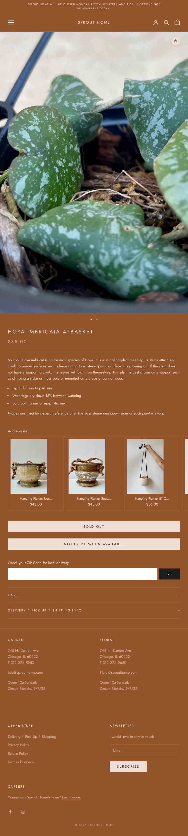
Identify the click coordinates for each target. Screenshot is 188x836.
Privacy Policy (18, 745)
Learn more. (71, 797)
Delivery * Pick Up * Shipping (32, 736)
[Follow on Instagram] (23, 811)
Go (169, 573)
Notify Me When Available (94, 544)
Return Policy (18, 753)
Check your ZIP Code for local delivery (38, 563)
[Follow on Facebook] (10, 811)
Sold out (94, 526)
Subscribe (128, 766)
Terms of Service (21, 762)
